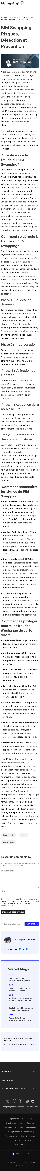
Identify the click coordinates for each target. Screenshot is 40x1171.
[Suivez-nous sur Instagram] (27, 1101)
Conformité (8, 1127)
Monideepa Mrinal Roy (24, 939)
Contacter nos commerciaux (20, 1140)
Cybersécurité (8, 835)
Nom (3, 891)
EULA (28, 1119)
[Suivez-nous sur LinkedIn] (8, 1101)
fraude (24, 835)
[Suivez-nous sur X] (14, 1101)
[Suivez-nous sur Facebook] (20, 1101)
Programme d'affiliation (14, 1136)
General (7, 1040)
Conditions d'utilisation (15, 1123)
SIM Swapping (9, 842)
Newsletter (30, 1136)
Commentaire (7, 871)
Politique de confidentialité (25, 1127)
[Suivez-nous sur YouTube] (33, 1101)
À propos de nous (16, 1119)
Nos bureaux (20, 1145)
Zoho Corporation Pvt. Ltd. (15, 1162)
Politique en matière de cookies (20, 1132)
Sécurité (30, 1123)
